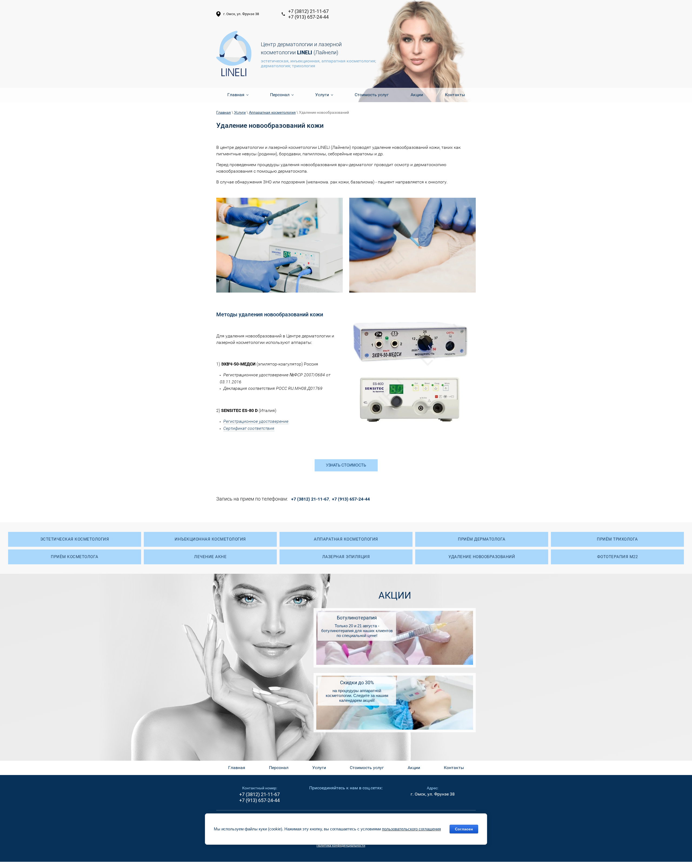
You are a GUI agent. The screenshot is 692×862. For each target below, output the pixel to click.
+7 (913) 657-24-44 (308, 17)
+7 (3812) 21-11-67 (308, 11)
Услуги (240, 112)
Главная (223, 112)
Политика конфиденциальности (341, 845)
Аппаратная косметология (272, 112)
